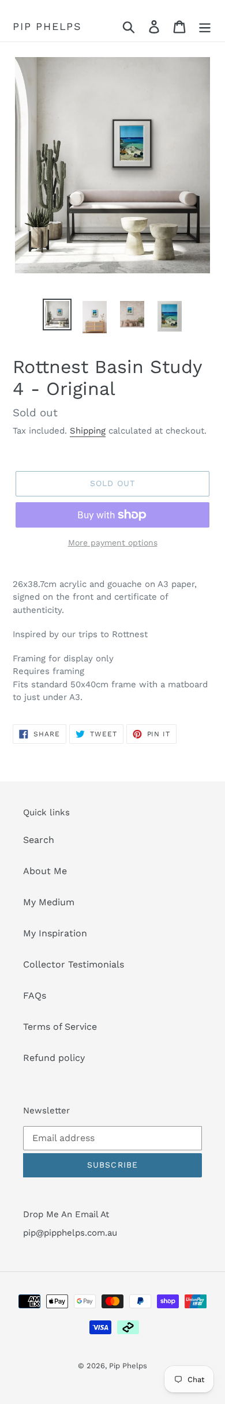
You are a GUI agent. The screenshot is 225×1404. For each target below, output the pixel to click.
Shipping (88, 431)
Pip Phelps (47, 26)
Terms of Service (60, 1026)
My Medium (48, 902)
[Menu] (204, 27)
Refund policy (54, 1057)
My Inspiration (55, 933)
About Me (45, 870)
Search (38, 839)
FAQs (34, 995)
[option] (57, 314)
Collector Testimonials (73, 964)
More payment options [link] (113, 542)
